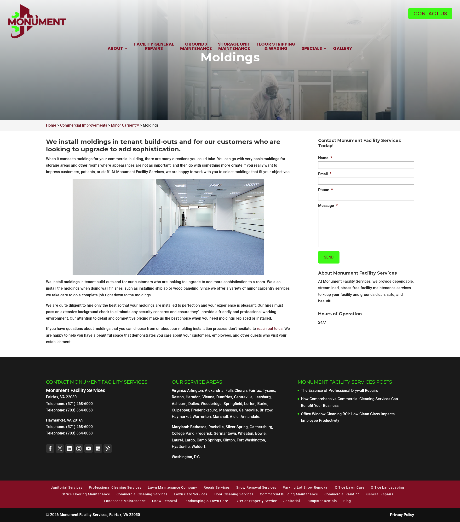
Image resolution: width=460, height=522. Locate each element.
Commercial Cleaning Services (141, 494)
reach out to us (269, 328)
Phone (325, 190)
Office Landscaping (387, 487)
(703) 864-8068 (79, 433)
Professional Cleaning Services (115, 487)
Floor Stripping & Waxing (276, 46)
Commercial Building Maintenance (289, 494)
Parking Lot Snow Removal (305, 487)
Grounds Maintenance (196, 46)
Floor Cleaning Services (233, 494)
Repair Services (217, 487)
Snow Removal (164, 501)
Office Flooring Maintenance (86, 494)
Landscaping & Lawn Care (206, 501)
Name (325, 158)
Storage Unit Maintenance (234, 46)
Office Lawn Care (349, 487)
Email (324, 174)
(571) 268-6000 (79, 426)
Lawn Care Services (190, 494)
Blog (347, 501)
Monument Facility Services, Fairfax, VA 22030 (100, 514)
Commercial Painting (342, 494)
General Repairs (379, 494)
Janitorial (291, 501)
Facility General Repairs (154, 46)
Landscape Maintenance (125, 501)
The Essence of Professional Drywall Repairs (339, 390)
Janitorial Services (66, 487)
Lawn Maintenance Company (172, 487)
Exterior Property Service (256, 501)
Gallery (342, 48)
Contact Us (430, 13)
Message (328, 205)
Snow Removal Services (256, 487)
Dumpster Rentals (321, 501)
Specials (312, 48)
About (115, 48)
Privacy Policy (402, 514)
